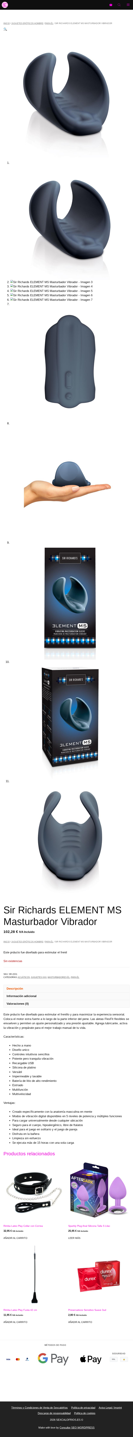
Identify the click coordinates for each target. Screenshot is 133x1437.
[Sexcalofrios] (5, 5)
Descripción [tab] (15, 988)
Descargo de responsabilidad (54, 1413)
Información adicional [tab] (22, 996)
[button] (5, 29)
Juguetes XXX (39, 977)
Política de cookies (84, 1413)
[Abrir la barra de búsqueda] (119, 4)
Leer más (74, 1238)
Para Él (49, 23)
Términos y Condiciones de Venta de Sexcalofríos (39, 1407)
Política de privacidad (83, 1407)
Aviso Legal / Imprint (110, 1407)
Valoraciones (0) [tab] (18, 1003)
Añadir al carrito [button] (15, 1238)
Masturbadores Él (59, 977)
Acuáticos (24, 977)
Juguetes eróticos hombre (27, 23)
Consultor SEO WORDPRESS (77, 1427)
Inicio (6, 23)
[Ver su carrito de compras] (110, 5)
